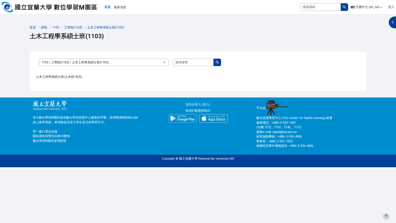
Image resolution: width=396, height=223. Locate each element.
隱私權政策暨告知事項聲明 (51, 136)
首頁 (33, 27)
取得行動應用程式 (198, 111)
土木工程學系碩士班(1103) (105, 27)
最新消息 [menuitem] (120, 7)
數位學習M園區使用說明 (49, 141)
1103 (55, 27)
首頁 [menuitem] (107, 7)
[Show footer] (386, 216)
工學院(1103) (73, 27)
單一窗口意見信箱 (45, 131)
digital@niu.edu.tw (284, 132)
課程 (44, 27)
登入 (391, 7)
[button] (366, 7)
